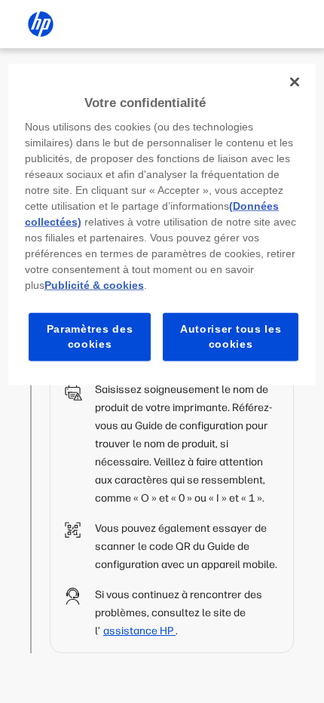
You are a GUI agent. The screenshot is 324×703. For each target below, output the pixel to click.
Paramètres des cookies (90, 336)
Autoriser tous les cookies (231, 336)
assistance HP (139, 631)
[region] (162, 224)
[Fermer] (294, 81)
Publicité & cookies (94, 285)
